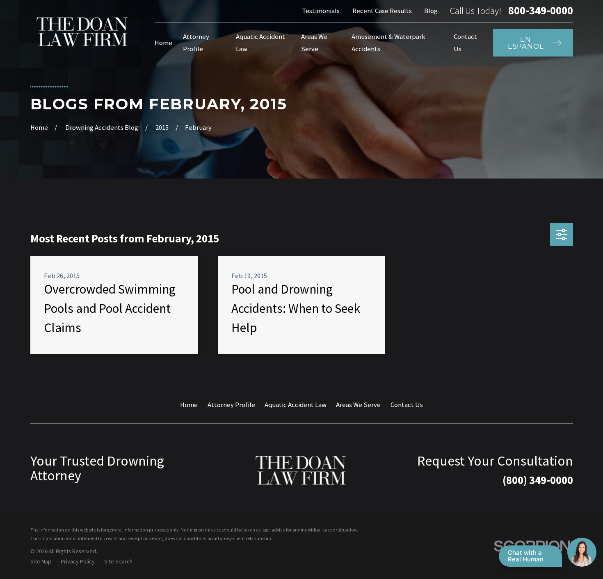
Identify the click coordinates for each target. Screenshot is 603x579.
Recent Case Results (382, 11)
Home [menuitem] (163, 42)
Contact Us (407, 404)
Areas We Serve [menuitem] (314, 42)
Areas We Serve (358, 404)
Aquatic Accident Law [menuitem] (260, 42)
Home (189, 404)
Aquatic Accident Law (296, 404)
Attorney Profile (231, 404)
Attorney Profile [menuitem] (196, 42)
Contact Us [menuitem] (465, 42)
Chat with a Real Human (526, 556)
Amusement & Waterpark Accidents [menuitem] (388, 42)
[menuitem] (40, 561)
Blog (431, 11)
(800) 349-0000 (537, 480)
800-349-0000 (540, 10)
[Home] (82, 31)
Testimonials (321, 11)
